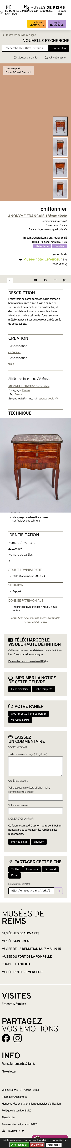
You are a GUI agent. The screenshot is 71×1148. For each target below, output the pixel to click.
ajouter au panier (28, 57)
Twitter (15, 869)
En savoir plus (62, 12)
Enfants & (14, 1004)
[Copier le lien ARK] (58, 890)
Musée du (27, 957)
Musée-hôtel (22, 972)
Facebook (32, 869)
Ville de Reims (10, 1090)
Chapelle (16, 964)
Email (14, 875)
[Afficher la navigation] (8, 7)
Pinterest (50, 869)
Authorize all (20, 1144)
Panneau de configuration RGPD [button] (19, 1124)
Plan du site (8, 1117)
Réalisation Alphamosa (14, 1097)
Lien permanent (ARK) (19, 884)
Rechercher (59, 48)
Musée (56, 24)
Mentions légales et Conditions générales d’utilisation (31, 1104)
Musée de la (31, 949)
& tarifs (18, 1064)
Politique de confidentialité (16, 1110)
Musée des (37, 24)
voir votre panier (57, 57)
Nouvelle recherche (45, 41)
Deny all (38, 1144)
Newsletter (9, 1072)
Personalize (53, 1144)
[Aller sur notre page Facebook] (6, 1038)
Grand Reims (31, 1090)
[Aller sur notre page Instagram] (17, 1038)
